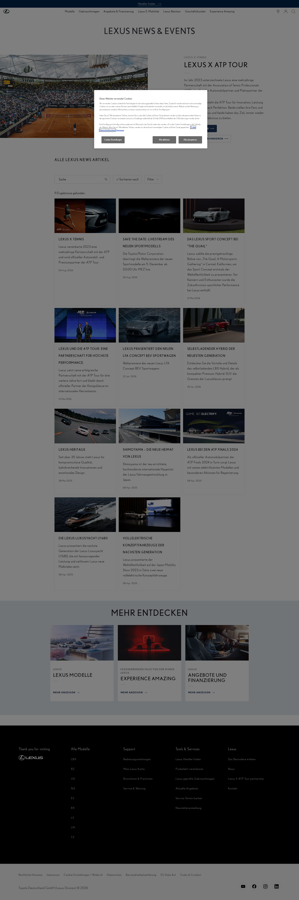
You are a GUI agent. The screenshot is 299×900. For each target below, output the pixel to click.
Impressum (120, 130)
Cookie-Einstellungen (113, 139)
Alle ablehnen (164, 139)
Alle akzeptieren (190, 139)
